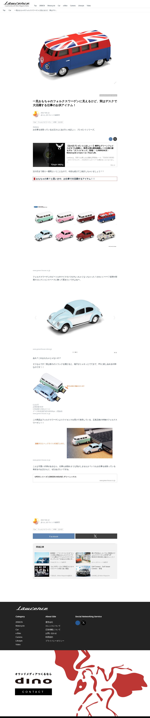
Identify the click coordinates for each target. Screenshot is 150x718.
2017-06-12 (45, 113)
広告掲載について (52, 630)
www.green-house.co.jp (41, 270)
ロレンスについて (52, 626)
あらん (43, 115)
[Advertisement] (50, 498)
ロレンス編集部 (54, 115)
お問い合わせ (51, 633)
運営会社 (49, 622)
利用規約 (49, 637)
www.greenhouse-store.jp (108, 95)
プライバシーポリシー (54, 641)
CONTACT (33, 691)
